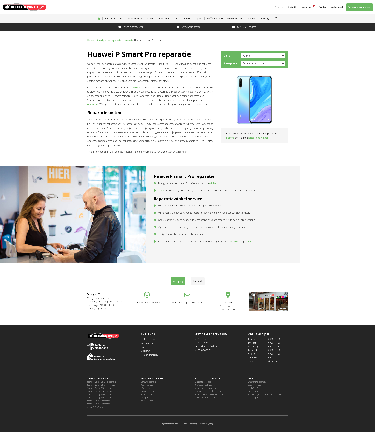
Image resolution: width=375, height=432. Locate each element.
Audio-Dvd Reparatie (256, 388)
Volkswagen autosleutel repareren (208, 391)
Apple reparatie (147, 385)
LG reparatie (146, 397)
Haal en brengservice (151, 354)
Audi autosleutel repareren (205, 388)
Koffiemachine (215, 18)
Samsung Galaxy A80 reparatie (99, 401)
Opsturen (145, 350)
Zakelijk (292, 7)
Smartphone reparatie (257, 382)
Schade (251, 18)
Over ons (280, 7)
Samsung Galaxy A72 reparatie (99, 404)
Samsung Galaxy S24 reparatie (99, 397)
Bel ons (230, 137)
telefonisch (234, 241)
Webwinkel (337, 7)
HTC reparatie (146, 388)
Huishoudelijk (234, 18)
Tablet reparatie (254, 397)
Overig (265, 18)
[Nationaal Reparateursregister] (101, 356)
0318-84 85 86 (204, 350)
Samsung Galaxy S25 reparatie (99, 388)
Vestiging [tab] (178, 281)
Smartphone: (230, 63)
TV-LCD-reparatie (255, 391)
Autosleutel (164, 18)
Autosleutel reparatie (203, 382)
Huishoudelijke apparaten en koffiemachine (265, 394)
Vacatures (308, 7)
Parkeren (145, 346)
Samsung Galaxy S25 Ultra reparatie (101, 382)
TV (177, 18)
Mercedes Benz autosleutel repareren (209, 394)
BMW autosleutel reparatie (205, 385)
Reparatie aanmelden (359, 7)
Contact (323, 7)
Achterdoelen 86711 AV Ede (205, 341)
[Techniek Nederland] (97, 346)
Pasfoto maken (113, 18)
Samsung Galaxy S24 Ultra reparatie (101, 391)
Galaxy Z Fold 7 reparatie (97, 407)
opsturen (92, 104)
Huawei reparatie (148, 391)
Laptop (198, 18)
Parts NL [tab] (198, 281)
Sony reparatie (146, 394)
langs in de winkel (258, 137)
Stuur (161, 190)
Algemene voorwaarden (171, 424)
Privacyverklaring (190, 424)
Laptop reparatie (254, 385)
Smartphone (133, 18)
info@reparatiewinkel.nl (209, 346)
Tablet (150, 18)
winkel (136, 87)
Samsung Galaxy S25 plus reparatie (101, 385)
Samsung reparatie (148, 382)
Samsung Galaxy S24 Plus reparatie (101, 394)
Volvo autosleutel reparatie (205, 397)
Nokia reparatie (147, 401)
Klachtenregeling (206, 424)
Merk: (226, 55)
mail (249, 241)
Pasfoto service (148, 339)
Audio (186, 18)
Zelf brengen (147, 343)
